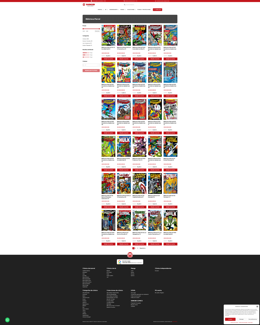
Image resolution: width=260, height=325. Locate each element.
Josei (132, 270)
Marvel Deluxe (86, 277)
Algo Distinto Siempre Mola (113, 292)
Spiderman (85, 286)
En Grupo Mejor (110, 300)
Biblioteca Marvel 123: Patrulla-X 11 (170, 196)
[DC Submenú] (107, 9)
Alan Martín (174, 321)
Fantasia (84, 300)
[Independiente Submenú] (118, 9)
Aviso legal (250, 322)
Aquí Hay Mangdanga (111, 294)
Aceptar (230, 319)
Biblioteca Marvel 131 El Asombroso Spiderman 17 (154, 160)
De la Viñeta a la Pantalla (112, 296)
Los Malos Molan (110, 302)
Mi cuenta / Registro (159, 292)
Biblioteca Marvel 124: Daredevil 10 (154, 196)
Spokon (132, 275)
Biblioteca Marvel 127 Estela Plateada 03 (169, 159)
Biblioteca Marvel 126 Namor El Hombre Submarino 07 (107, 197)
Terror (84, 310)
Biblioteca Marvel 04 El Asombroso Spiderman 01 (154, 49)
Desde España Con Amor (112, 297)
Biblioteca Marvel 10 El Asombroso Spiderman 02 (170, 49)
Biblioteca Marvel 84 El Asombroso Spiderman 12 (170, 123)
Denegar (241, 319)
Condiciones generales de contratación (140, 294)
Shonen (132, 274)
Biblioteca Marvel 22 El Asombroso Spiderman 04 (123, 86)
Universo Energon (87, 316)
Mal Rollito (109, 304)
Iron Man (84, 275)
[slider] (83, 28)
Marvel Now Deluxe (87, 282)
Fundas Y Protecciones (144, 9)
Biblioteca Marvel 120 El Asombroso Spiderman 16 (108, 234)
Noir (83, 307)
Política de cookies (234, 322)
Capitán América (86, 270)
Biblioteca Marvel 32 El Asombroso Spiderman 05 (139, 86)
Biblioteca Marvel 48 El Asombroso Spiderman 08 (108, 123)
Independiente (113, 9)
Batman (108, 270)
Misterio (84, 305)
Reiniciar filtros (91, 70)
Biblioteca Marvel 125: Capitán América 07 (138, 196)
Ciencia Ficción (86, 297)
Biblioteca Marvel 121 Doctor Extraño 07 (122, 233)
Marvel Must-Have (87, 280)
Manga (122, 9)
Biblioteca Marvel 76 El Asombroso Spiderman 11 (154, 123)
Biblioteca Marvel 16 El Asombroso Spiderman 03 (108, 86)
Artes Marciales (86, 292)
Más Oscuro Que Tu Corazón (113, 305)
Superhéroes (85, 315)
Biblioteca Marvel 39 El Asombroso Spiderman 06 (154, 86)
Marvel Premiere (86, 283)
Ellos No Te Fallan (111, 299)
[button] (257, 306)
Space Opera (86, 308)
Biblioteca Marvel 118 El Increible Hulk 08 (170, 233)
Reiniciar (97, 31)
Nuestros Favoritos (111, 307)
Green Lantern (110, 275)
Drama (84, 299)
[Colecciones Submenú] (135, 9)
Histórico (85, 302)
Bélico (84, 296)
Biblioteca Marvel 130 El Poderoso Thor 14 (139, 159)
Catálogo (158, 9)
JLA (107, 277)
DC (105, 9)
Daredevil (85, 272)
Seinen (132, 272)
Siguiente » (143, 248)
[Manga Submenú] (125, 9)
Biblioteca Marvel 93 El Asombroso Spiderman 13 (108, 160)
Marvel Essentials (86, 278)
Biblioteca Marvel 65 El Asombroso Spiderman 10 (139, 123)
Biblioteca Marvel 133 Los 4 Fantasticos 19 (124, 48)
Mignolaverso (86, 304)
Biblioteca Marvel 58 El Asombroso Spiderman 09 (123, 123)
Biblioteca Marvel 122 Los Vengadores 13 (139, 233)
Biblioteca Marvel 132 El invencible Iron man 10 (139, 48)
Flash (108, 274)
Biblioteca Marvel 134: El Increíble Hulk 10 (108, 48)
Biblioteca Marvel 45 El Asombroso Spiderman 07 (170, 86)
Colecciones (130, 9)
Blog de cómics (134, 304)
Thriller (84, 312)
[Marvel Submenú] (103, 9)
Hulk (84, 274)
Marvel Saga (85, 285)
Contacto (133, 306)
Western (84, 313)
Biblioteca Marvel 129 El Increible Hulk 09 (123, 159)
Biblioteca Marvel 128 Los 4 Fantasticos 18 (124, 196)
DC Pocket (109, 272)
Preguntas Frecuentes (136, 303)
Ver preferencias (253, 319)
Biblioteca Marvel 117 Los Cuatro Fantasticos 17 (155, 233)
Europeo (157, 270)
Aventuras (85, 294)
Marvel (100, 9)
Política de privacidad (243, 322)
